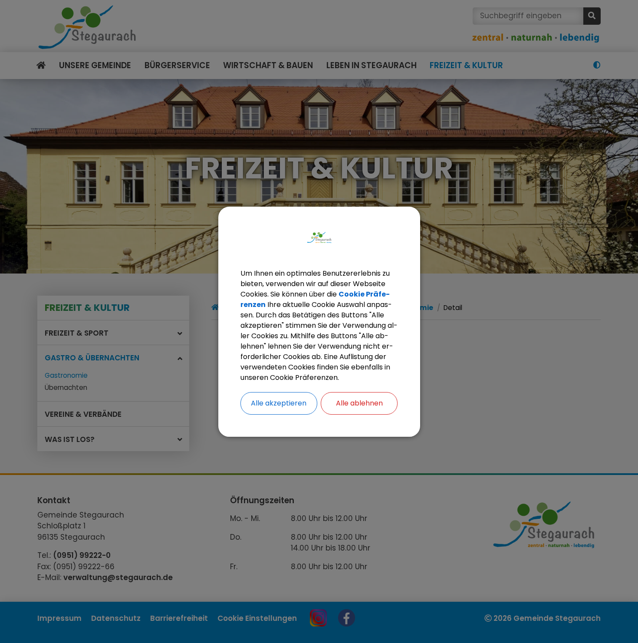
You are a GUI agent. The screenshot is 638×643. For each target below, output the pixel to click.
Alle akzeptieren (278, 403)
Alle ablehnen (359, 403)
